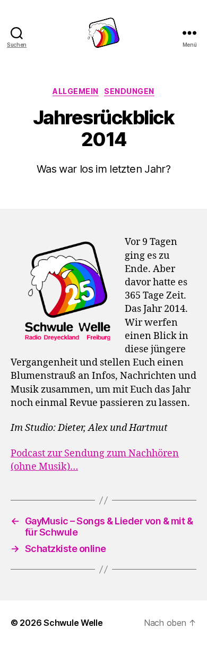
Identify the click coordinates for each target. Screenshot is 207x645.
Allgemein (76, 91)
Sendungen (129, 91)
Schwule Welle (73, 622)
